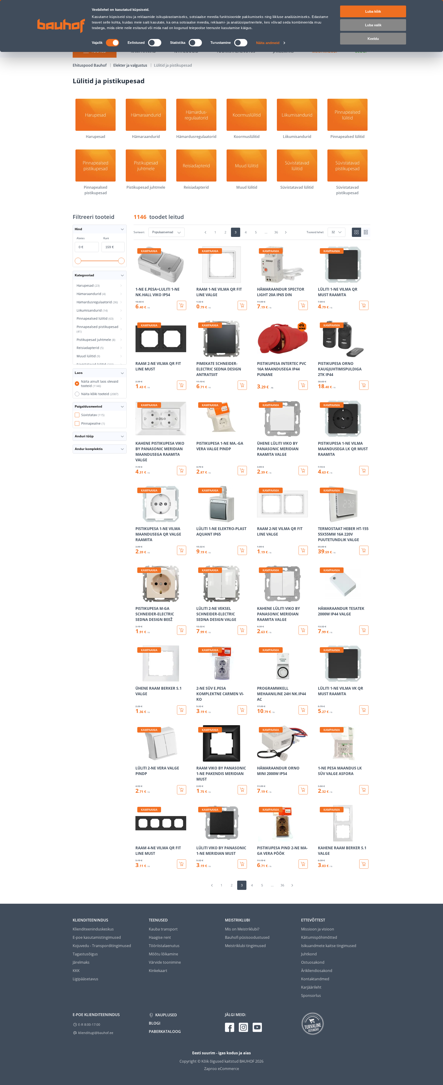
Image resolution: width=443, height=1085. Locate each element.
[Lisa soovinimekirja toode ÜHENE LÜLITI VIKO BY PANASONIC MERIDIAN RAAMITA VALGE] (261, 433)
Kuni (106, 238)
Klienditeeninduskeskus (93, 929)
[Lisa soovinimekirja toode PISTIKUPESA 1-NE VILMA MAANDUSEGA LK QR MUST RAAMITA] (322, 433)
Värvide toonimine (165, 962)
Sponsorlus (311, 995)
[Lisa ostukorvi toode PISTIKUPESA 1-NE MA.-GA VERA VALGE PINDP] (242, 470)
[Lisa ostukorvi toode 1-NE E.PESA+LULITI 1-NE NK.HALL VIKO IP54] (181, 305)
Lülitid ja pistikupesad (173, 65)
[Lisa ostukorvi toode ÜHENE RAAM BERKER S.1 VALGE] (181, 710)
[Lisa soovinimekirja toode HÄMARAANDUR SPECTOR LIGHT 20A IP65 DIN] (261, 279)
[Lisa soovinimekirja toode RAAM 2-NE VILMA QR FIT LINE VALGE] (261, 519)
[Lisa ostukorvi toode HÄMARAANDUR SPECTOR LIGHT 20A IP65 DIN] (303, 305)
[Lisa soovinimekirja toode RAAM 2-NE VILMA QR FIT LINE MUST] (139, 354)
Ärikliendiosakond (316, 970)
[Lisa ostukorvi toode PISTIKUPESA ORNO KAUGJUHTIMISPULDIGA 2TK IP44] (363, 385)
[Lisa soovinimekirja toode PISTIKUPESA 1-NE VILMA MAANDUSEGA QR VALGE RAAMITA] (139, 519)
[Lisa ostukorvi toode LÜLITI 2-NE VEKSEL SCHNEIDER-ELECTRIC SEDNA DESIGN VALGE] (242, 630)
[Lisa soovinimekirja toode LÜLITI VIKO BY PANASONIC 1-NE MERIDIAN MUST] (200, 838)
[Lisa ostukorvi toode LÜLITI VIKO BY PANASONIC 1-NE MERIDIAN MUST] (242, 864)
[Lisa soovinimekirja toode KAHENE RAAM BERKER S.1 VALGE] (322, 838)
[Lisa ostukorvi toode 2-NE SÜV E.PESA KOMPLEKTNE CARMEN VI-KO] (242, 710)
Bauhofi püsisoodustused (247, 937)
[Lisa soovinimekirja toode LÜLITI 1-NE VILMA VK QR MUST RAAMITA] (322, 678)
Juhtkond (309, 954)
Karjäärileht (311, 987)
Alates (81, 238)
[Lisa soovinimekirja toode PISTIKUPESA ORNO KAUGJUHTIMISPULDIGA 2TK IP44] (322, 354)
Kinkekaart (158, 970)
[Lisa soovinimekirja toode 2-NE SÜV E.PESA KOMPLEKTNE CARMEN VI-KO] (200, 678)
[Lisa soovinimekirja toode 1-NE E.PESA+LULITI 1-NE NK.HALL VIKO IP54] (139, 279)
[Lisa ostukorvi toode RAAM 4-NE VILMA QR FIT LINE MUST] (181, 864)
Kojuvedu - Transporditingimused (102, 945)
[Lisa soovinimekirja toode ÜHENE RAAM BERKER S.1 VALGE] (139, 678)
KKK (76, 970)
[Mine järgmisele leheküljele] (285, 232)
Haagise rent (160, 937)
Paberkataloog (165, 1031)
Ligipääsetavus (85, 978)
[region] (252, 557)
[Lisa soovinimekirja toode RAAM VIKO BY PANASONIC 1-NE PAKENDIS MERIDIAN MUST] (200, 758)
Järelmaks (81, 962)
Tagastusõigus (85, 954)
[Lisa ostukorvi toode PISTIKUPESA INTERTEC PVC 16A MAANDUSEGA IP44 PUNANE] (303, 385)
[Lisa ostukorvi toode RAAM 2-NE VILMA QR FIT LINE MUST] (181, 385)
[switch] (154, 42)
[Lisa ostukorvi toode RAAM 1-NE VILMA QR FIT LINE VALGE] (242, 305)
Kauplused (165, 1014)
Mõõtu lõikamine (163, 954)
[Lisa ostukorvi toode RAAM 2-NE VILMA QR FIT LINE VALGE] (303, 550)
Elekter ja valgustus (130, 65)
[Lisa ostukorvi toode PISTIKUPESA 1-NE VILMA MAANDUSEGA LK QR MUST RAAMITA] (363, 470)
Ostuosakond (312, 962)
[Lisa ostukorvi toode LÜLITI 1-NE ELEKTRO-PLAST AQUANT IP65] (242, 550)
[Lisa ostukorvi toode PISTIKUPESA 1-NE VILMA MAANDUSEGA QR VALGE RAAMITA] (181, 550)
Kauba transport (163, 929)
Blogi (154, 1023)
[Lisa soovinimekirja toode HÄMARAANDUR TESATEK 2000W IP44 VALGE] (322, 599)
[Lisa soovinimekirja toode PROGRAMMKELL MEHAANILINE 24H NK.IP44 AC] (261, 678)
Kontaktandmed (315, 978)
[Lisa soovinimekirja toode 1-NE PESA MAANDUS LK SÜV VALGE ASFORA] (322, 758)
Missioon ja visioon (317, 929)
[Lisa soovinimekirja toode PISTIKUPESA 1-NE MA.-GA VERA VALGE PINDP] (200, 433)
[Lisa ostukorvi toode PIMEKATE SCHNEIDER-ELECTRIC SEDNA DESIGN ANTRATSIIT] (242, 385)
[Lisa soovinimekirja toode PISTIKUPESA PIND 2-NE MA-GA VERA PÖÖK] (261, 838)
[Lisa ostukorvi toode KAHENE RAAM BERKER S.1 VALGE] (363, 864)
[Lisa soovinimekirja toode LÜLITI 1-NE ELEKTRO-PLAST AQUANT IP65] (200, 519)
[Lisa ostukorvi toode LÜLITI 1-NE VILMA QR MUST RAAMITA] (363, 305)
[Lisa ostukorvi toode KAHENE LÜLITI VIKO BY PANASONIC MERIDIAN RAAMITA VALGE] (303, 630)
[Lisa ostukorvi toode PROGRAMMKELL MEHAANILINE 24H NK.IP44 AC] (303, 710)
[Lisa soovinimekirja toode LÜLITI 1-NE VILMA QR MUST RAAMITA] (322, 279)
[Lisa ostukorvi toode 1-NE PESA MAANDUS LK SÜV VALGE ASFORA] (363, 789)
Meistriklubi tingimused (245, 945)
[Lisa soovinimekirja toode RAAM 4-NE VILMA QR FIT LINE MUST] (139, 838)
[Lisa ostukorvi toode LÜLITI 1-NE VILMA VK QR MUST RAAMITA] (363, 710)
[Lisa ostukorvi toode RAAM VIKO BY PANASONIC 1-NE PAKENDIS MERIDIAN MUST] (242, 789)
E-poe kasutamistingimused (97, 937)
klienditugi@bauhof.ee (95, 1033)
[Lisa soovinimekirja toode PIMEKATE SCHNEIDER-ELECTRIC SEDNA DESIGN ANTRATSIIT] (200, 354)
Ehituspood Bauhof (90, 65)
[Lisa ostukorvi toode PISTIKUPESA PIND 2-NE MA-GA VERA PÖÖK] (303, 864)
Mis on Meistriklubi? (242, 929)
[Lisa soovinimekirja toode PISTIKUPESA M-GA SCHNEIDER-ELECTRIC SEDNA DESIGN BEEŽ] (139, 599)
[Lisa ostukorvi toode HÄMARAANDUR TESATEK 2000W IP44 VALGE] (363, 630)
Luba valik (373, 25)
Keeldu (373, 39)
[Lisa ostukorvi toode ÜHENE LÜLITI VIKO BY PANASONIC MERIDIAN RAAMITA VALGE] (303, 470)
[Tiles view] (356, 232)
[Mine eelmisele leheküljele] (205, 232)
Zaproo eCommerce (221, 1068)
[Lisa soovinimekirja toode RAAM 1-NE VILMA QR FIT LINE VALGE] (200, 279)
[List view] (365, 232)
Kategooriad (84, 275)
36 (276, 232)
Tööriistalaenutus (164, 945)
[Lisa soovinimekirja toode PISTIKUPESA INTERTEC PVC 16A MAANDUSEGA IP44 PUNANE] (261, 354)
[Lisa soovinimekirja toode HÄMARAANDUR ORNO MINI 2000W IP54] (261, 758)
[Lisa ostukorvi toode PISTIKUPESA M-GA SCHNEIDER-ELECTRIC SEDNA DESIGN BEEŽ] (181, 630)
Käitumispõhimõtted (319, 937)
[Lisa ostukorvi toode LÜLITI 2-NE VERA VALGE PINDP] (181, 789)
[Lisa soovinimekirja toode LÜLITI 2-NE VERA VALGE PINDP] (139, 758)
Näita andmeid (267, 43)
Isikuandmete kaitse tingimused (328, 945)
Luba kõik (373, 11)
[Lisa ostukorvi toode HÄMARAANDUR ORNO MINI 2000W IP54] (303, 789)
